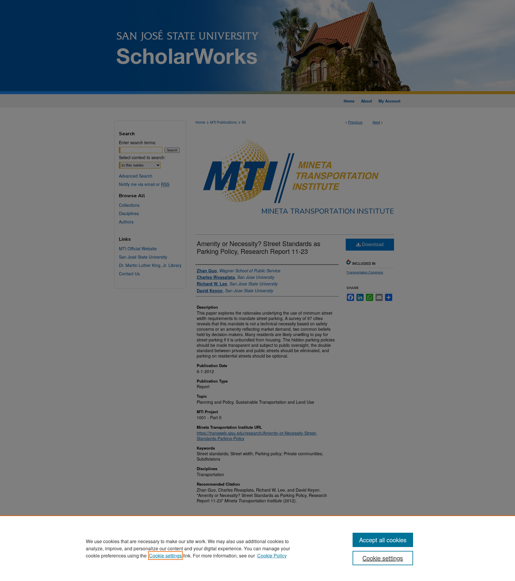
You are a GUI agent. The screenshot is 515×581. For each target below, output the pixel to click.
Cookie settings (165, 555)
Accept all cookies (383, 539)
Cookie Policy (272, 555)
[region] (257, 548)
